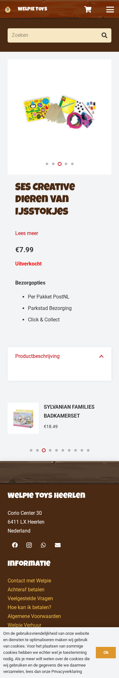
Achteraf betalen (26, 590)
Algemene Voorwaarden (34, 616)
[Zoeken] (104, 35)
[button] (110, 9)
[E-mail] (57, 545)
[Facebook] (15, 545)
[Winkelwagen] (88, 9)
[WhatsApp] (43, 545)
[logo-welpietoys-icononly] (7, 9)
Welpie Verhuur (24, 625)
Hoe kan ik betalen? (29, 607)
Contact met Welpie (29, 581)
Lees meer (26, 233)
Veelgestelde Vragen (30, 598)
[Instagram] (29, 545)
